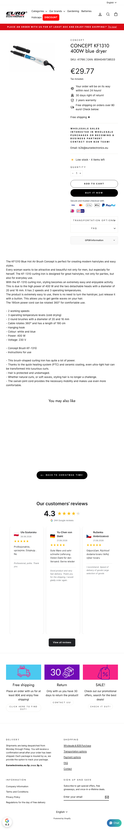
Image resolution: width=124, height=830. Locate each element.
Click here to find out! (24, 707)
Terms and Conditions (17, 791)
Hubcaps (36, 17)
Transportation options (94, 220)
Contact (68, 768)
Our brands (56, 11)
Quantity (78, 167)
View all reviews (62, 642)
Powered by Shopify (62, 818)
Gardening (73, 11)
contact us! (62, 702)
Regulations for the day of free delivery (25, 802)
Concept (77, 40)
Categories (38, 11)
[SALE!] (100, 672)
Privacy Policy (13, 797)
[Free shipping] (23, 672)
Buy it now (94, 193)
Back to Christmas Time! (64, 475)
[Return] (62, 672)
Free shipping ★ (80, 117)
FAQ (94, 228)
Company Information (17, 786)
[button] (114, 823)
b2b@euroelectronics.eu (93, 147)
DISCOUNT (50, 17)
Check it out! (100, 706)
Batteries (86, 11)
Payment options (72, 757)
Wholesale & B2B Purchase (77, 745)
